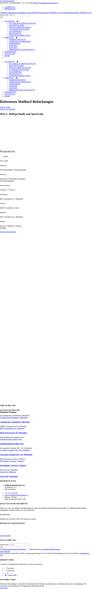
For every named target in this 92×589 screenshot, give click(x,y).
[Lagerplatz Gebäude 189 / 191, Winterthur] (27, 534)
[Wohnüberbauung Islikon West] (20, 534)
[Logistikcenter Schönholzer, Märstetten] (4, 534)
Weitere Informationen (8, 232)
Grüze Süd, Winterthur (8, 472)
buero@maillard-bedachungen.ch (46, 3)
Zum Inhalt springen (7, 1)
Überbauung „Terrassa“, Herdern (11, 461)
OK (1, 555)
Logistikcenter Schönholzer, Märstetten (14, 418)
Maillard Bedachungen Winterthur (14, 549)
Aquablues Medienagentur (50, 549)
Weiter (8, 107)
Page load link (5, 551)
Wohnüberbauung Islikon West (11, 439)
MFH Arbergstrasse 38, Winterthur (12, 428)
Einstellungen (84, 553)
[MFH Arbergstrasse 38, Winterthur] (12, 534)
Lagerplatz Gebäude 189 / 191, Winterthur (15, 450)
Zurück (2, 107)
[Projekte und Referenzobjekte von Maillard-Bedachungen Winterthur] (33, 147)
